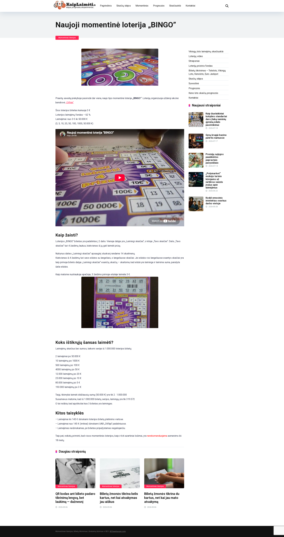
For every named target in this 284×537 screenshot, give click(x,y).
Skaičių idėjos (123, 5)
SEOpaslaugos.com (118, 531)
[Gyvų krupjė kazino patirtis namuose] (196, 147)
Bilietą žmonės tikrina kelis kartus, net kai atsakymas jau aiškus (119, 497)
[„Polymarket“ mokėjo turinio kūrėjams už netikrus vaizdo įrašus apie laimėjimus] (196, 186)
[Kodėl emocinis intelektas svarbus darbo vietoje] (196, 210)
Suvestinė (194, 83)
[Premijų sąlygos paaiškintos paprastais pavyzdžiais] (196, 166)
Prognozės (158, 5)
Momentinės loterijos (67, 38)
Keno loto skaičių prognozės (203, 93)
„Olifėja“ (70, 102)
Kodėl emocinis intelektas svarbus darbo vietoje (216, 200)
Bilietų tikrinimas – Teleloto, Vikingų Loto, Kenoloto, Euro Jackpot (207, 72)
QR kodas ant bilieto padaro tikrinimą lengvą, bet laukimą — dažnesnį (75, 497)
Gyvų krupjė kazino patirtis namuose (216, 136)
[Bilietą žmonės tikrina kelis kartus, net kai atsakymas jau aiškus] (120, 473)
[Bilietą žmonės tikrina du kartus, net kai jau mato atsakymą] (164, 473)
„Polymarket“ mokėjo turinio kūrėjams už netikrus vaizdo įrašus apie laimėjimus (214, 180)
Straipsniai (194, 61)
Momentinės (141, 5)
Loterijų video (196, 56)
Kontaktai (190, 5)
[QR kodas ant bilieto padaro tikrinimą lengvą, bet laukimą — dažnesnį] (75, 473)
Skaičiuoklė (175, 5)
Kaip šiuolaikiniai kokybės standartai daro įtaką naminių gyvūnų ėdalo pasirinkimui (216, 119)
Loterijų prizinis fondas (201, 65)
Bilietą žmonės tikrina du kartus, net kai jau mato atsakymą (161, 497)
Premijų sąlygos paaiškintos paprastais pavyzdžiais (215, 158)
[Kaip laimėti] (74, 5)
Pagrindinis (106, 5)
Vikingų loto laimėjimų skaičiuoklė (206, 51)
